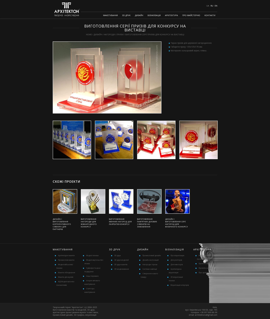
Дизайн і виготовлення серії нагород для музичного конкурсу (176, 223)
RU (212, 5)
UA (207, 5)
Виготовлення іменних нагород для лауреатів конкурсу (120, 221)
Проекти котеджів (206, 263)
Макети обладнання (66, 272)
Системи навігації (149, 269)
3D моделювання (121, 269)
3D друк (126, 15)
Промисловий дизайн (151, 255)
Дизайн (139, 15)
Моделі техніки (92, 255)
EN (216, 5)
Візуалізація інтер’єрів (180, 285)
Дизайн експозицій (150, 260)
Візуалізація (154, 15)
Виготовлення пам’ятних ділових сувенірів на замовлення (147, 223)
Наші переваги (92, 276)
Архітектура (171, 15)
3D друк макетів (120, 264)
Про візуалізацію (177, 255)
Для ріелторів (176, 260)
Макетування (110, 15)
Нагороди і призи (113, 34)
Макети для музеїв (65, 277)
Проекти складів (205, 268)
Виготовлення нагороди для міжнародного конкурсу (89, 223)
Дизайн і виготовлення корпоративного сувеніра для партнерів (62, 224)
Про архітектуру (205, 272)
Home (89, 34)
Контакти (209, 15)
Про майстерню (191, 15)
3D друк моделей (121, 260)
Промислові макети (66, 260)
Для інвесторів (177, 264)
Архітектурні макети (66, 255)
